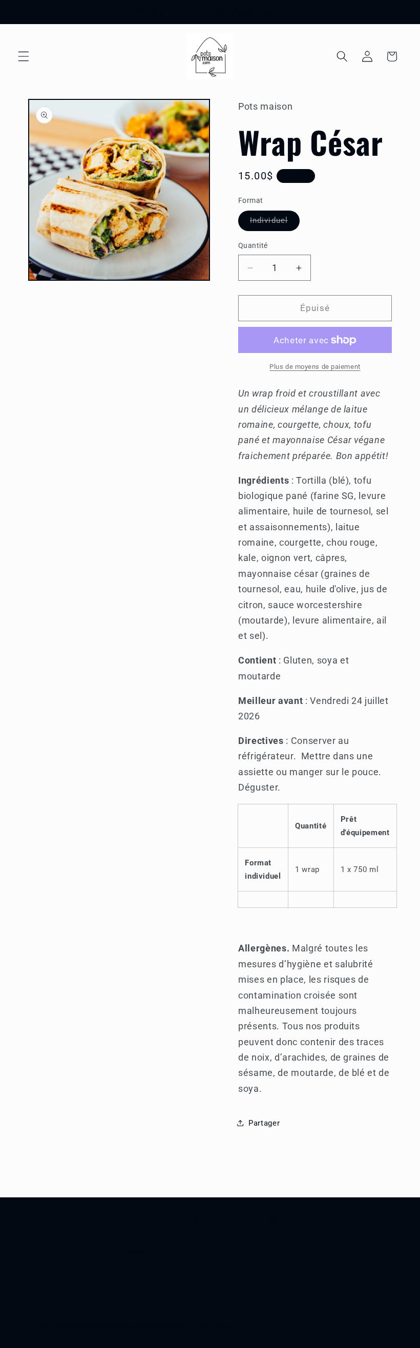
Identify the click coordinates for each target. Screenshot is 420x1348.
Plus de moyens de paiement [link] (314, 366)
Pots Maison (73, 1326)
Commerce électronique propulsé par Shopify (165, 1326)
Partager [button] (264, 1123)
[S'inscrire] (298, 1253)
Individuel (275, 223)
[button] (23, 56)
